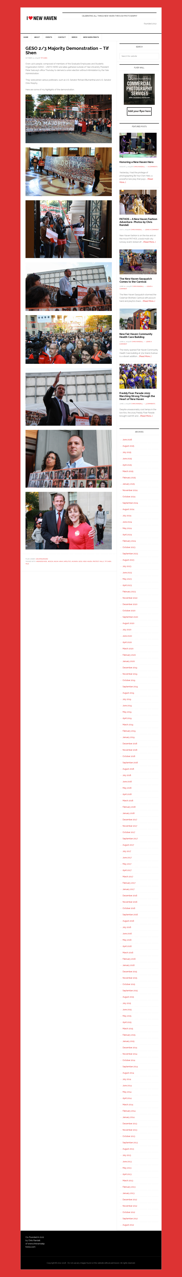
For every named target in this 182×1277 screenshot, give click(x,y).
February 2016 (129, 959)
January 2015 (128, 1041)
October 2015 (129, 984)
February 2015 (129, 1035)
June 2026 (127, 439)
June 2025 (127, 458)
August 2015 (128, 997)
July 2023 (127, 566)
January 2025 (129, 484)
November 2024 (130, 490)
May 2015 (127, 1016)
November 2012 (130, 1206)
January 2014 (129, 1117)
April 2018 (127, 794)
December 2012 (130, 1199)
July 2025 (127, 452)
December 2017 (130, 819)
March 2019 (128, 724)
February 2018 (129, 807)
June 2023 (127, 572)
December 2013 (130, 1123)
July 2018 (127, 775)
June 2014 (127, 1085)
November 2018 (130, 750)
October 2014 (129, 1060)
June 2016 (127, 933)
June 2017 (127, 857)
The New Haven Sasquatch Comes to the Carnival (135, 280)
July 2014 (127, 1079)
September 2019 (130, 686)
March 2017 (128, 876)
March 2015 (128, 1028)
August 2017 (128, 845)
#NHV (61, 561)
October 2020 (129, 610)
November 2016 (130, 902)
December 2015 (130, 971)
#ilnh (56, 561)
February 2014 (129, 1111)
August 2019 (128, 693)
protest (96, 561)
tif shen (108, 561)
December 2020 (130, 604)
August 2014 (128, 1073)
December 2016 (130, 895)
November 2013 (130, 1130)
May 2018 (127, 788)
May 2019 (127, 712)
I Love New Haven (42, 18)
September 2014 (130, 1066)
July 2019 (127, 699)
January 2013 (128, 1193)
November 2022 (130, 598)
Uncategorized (42, 559)
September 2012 (130, 1218)
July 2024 (127, 515)
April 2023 (127, 585)
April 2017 (127, 870)
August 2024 (128, 509)
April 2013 (127, 1174)
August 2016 (128, 921)
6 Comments (152, 167)
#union (75, 561)
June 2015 (127, 1009)
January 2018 (129, 813)
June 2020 (127, 636)
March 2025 (128, 471)
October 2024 (129, 496)
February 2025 (129, 477)
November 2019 (130, 674)
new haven (87, 561)
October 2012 (129, 1212)
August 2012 (128, 1225)
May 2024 (127, 528)
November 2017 (130, 826)
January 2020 (129, 661)
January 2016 (129, 965)
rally (102, 561)
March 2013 (128, 1180)
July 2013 (127, 1155)
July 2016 (127, 927)
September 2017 (130, 838)
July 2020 (127, 629)
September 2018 (130, 762)
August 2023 (128, 560)
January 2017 (128, 889)
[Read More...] (149, 242)
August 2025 (128, 446)
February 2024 (129, 541)
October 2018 (129, 756)
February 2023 (129, 591)
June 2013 (127, 1161)
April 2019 (127, 718)
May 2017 (127, 864)
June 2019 (127, 705)
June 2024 (127, 522)
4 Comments (150, 404)
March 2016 (128, 952)
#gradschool (41, 561)
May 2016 (127, 940)
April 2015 (127, 1022)
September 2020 (130, 617)
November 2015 (130, 978)
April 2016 (127, 946)
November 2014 (130, 1054)
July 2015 (127, 1003)
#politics (67, 561)
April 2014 (127, 1098)
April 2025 (127, 465)
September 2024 (130, 503)
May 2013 (127, 1168)
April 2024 (127, 534)
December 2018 (130, 743)
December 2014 (130, 1047)
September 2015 (130, 990)
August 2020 (128, 623)
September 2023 (130, 553)
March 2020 (128, 648)
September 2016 (130, 914)
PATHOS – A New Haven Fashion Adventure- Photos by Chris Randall (138, 222)
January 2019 (129, 737)
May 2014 (127, 1092)
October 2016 (129, 908)
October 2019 (129, 680)
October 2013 (129, 1136)
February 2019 (129, 731)
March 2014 (128, 1104)
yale (27, 564)
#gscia (50, 561)
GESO (80, 561)
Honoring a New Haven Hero (136, 162)
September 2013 (130, 1142)
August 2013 (128, 1149)
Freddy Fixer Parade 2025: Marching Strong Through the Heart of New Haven (137, 396)
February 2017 (129, 883)
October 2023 (129, 547)
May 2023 (127, 579)
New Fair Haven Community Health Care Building (135, 335)
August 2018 (128, 769)
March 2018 (128, 800)
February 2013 (129, 1187)
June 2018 (127, 781)
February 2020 (129, 655)
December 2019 (130, 667)
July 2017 (127, 851)
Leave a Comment (152, 229)
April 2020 (127, 642)
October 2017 (129, 832)
